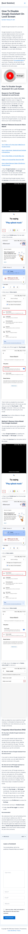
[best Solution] (8, 3)
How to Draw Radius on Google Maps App (13, 156)
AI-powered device (19, 60)
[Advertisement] (14, 861)
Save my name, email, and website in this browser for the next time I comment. (13, 911)
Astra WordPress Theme (14, 930)
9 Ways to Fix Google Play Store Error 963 (13, 159)
